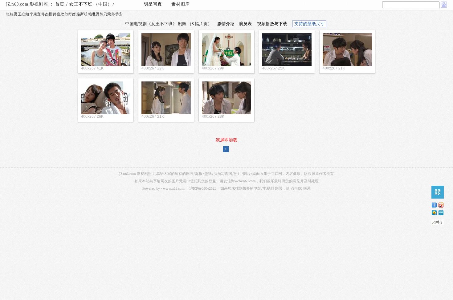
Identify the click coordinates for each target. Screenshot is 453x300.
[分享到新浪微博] (440, 205)
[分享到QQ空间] (434, 212)
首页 (59, 4)
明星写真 (153, 4)
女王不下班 (81, 4)
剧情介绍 (226, 23)
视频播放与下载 (272, 23)
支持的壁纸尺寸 (309, 23)
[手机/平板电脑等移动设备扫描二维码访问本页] (437, 192)
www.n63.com (174, 188)
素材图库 (180, 4)
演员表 (245, 23)
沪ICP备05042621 (202, 188)
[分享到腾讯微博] (440, 212)
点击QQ (296, 188)
